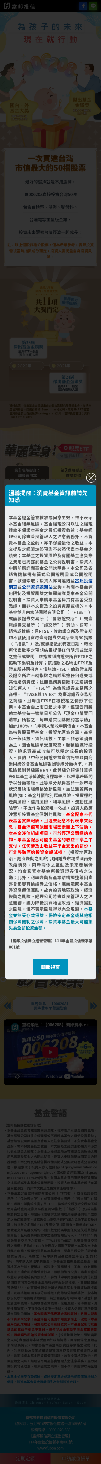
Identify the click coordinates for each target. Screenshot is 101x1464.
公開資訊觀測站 (37, 587)
